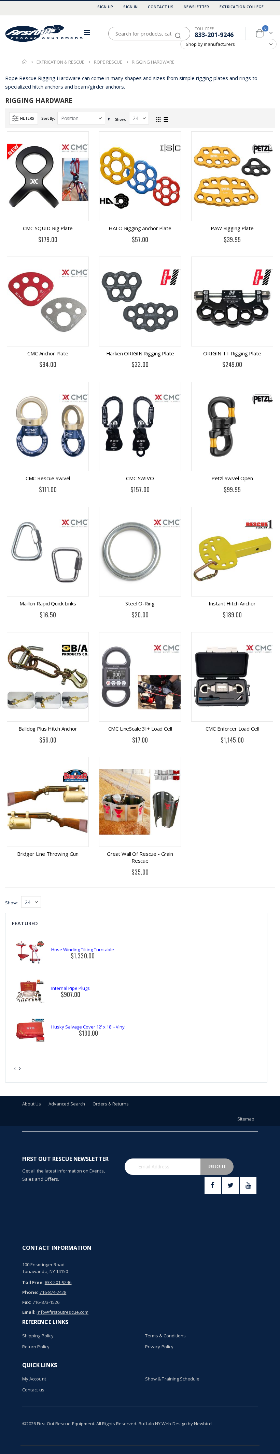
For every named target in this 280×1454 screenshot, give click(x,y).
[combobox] (149, 33)
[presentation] (20, 1068)
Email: (29, 1312)
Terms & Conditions (165, 1336)
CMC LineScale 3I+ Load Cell (140, 728)
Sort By (47, 118)
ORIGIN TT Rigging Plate (232, 353)
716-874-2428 (52, 1292)
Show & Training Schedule (172, 1379)
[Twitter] (230, 1185)
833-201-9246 (214, 34)
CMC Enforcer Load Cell (232, 728)
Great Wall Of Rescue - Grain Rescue (140, 857)
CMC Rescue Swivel (48, 478)
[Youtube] (248, 1185)
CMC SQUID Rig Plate (47, 228)
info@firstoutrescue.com (62, 1312)
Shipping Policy (38, 1336)
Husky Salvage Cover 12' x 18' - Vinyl (88, 1027)
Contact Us (160, 6)
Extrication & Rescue (60, 62)
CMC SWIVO (140, 478)
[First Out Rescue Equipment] (44, 33)
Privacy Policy (159, 1347)
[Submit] (178, 32)
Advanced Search (66, 1104)
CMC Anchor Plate (47, 353)
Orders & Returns (111, 1104)
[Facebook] (213, 1185)
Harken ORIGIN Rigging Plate (140, 353)
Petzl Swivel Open (232, 478)
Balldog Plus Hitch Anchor (47, 728)
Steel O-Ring (139, 603)
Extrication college (242, 6)
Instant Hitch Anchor (232, 603)
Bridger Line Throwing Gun (48, 853)
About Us (31, 1104)
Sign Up (105, 6)
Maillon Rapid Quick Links (47, 603)
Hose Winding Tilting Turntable (82, 949)
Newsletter (196, 6)
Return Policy (36, 1347)
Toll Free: (33, 1282)
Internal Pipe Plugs (70, 988)
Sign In (130, 6)
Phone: (30, 1292)
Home (24, 62)
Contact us (33, 1390)
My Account (34, 1379)
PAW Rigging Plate (232, 228)
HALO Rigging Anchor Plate (140, 228)
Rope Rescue (108, 62)
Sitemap (245, 1119)
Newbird (202, 1423)
